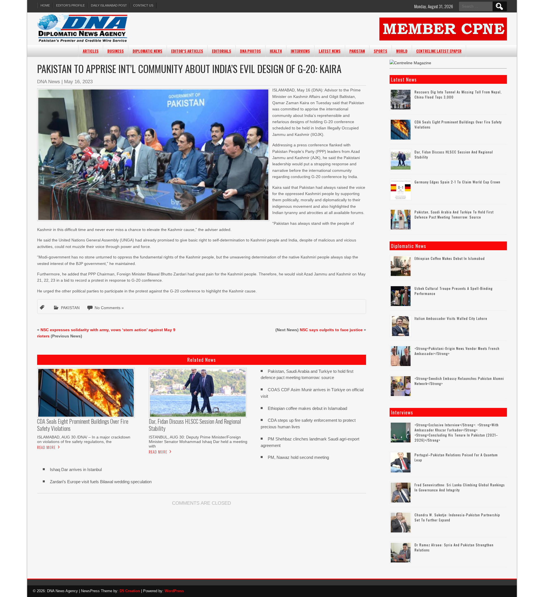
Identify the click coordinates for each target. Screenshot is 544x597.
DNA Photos (250, 51)
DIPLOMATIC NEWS (147, 51)
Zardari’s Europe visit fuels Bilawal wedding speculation (101, 481)
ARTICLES (91, 51)
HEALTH (276, 51)
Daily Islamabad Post (109, 5)
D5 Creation (130, 591)
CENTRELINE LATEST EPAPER (439, 51)
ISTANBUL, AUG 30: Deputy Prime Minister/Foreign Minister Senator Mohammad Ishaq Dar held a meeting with (198, 441)
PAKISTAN (357, 51)
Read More (46, 447)
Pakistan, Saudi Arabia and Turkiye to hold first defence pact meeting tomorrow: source (454, 214)
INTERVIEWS (300, 51)
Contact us (143, 5)
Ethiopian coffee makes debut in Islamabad (307, 408)
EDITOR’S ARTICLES (187, 51)
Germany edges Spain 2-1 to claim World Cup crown (457, 181)
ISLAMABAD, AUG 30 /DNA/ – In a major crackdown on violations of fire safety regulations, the (83, 439)
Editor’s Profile (70, 5)
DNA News (48, 81)
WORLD (401, 51)
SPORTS (380, 51)
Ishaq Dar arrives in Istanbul (76, 469)
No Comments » (109, 307)
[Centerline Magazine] (410, 63)
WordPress (174, 591)
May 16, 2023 (78, 81)
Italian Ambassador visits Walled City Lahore (451, 318)
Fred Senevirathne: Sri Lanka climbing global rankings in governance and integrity (460, 487)
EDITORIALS (221, 51)
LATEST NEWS (330, 51)
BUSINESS (115, 51)
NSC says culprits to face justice (331, 330)
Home (45, 5)
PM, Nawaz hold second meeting (298, 457)
